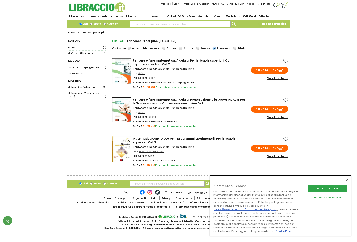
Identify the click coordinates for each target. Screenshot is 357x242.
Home (72, 32)
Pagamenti (139, 198)
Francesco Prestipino (182, 68)
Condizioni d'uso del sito (129, 202)
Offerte (264, 16)
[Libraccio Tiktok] (157, 194)
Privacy (166, 198)
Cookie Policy (284, 231)
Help (154, 198)
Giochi (218, 16)
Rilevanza (223, 48)
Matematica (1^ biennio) (87, 87)
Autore (171, 48)
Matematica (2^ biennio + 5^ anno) (87, 94)
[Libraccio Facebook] (142, 194)
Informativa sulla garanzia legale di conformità (141, 206)
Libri (85, 23)
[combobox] (180, 24)
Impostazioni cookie (327, 197)
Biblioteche (203, 198)
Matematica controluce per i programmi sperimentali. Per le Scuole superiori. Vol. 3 (184, 140)
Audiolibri (204, 16)
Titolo (241, 48)
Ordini (176, 3)
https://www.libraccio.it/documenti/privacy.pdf (245, 209)
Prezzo (205, 48)
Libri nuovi (116, 16)
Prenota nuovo (267, 70)
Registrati (264, 3)
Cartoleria (233, 16)
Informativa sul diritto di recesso (195, 206)
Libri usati (133, 16)
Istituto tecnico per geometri (87, 67)
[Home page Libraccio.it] (97, 11)
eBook (191, 16)
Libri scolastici (88, 16)
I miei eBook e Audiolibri (196, 3)
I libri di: (118, 41)
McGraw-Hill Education (87, 53)
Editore (188, 48)
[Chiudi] (347, 180)
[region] (280, 205)
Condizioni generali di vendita (92, 202)
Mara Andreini (141, 68)
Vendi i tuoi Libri (235, 3)
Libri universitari (153, 16)
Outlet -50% (175, 16)
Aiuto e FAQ (218, 3)
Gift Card (249, 16)
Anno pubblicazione (145, 48)
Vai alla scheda (277, 78)
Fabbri (87, 47)
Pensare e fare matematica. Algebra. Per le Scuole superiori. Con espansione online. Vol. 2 (182, 62)
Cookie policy (184, 198)
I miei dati (165, 3)
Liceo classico (87, 73)
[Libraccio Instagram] (149, 194)
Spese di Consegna (115, 198)
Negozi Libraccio (273, 24)
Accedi (251, 3)
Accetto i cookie (327, 188)
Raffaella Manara (159, 68)
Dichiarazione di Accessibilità (166, 202)
